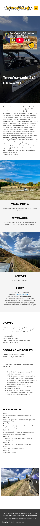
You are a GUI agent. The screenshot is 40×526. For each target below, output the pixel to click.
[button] (3, 482)
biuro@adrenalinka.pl (23, 294)
